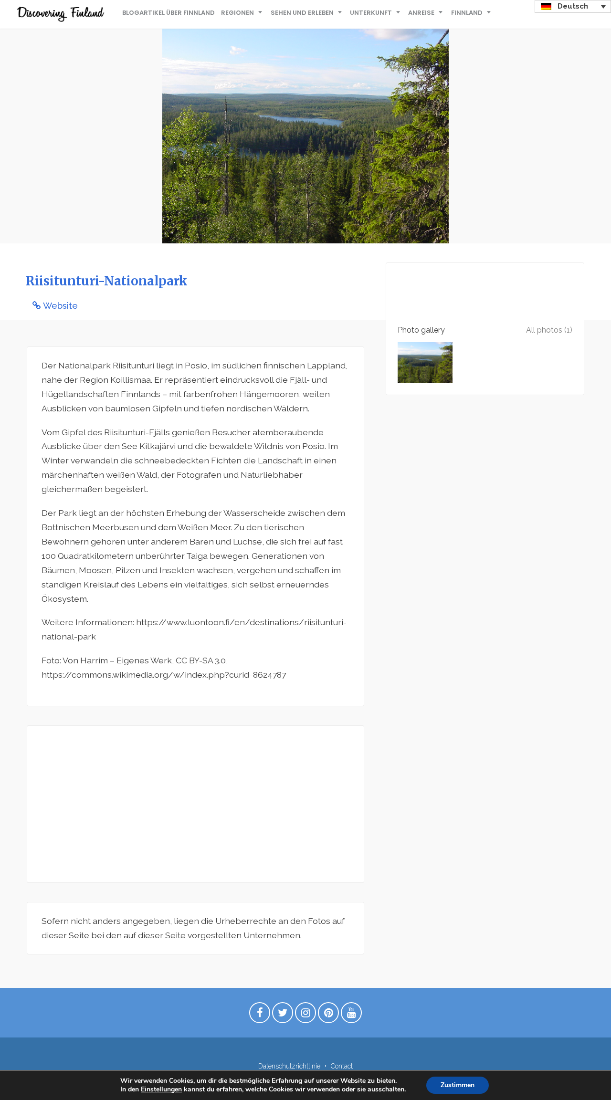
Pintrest (328, 1015)
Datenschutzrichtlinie (289, 1066)
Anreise (421, 12)
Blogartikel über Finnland (168, 12)
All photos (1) (549, 330)
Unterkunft (371, 12)
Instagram (305, 1015)
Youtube (351, 1015)
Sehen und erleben (302, 12)
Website (60, 306)
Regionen (237, 12)
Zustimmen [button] (457, 1085)
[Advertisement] (195, 804)
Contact (342, 1066)
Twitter (282, 1015)
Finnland (467, 12)
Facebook (259, 1015)
